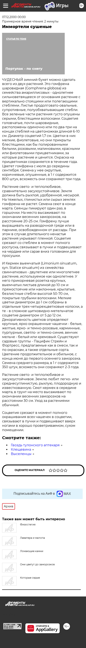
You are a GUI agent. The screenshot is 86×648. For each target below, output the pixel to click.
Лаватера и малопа (32, 537)
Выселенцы (21, 454)
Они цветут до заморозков (37, 564)
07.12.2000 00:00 (14, 17)
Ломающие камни (31, 551)
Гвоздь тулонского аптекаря (35, 445)
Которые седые (30, 577)
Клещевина (21, 449)
